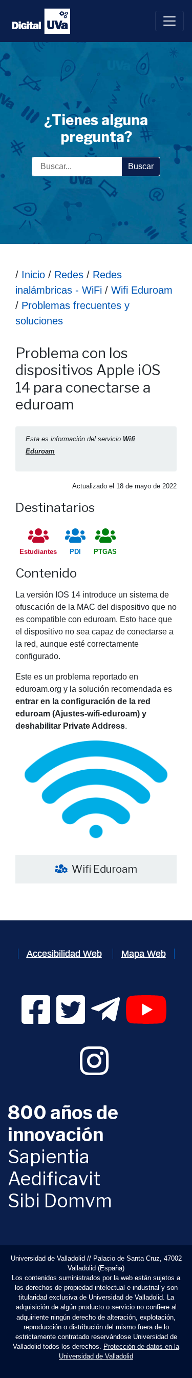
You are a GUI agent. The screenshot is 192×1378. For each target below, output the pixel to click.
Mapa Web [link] (143, 954)
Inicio (33, 274)
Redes (68, 274)
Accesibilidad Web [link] (64, 954)
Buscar (141, 166)
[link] (36, 1019)
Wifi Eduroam (140, 290)
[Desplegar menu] (169, 21)
